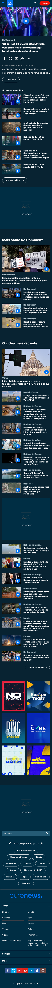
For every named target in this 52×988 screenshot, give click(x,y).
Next (4, 923)
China (13, 870)
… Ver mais (11, 80)
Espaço (27, 636)
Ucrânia (42, 863)
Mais (4, 961)
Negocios (28, 484)
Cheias (27, 863)
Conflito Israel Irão (26, 850)
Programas (33, 935)
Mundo (26, 559)
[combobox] (26, 833)
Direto (45, 3)
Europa (5, 912)
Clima (5, 378)
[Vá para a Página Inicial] (10, 3)
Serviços (6, 954)
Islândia (10, 877)
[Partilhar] (16, 58)
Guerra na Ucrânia (18, 857)
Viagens (5, 929)
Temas (5, 906)
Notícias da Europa (32, 406)
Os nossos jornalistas (11, 940)
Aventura (26, 883)
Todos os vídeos (36, 667)
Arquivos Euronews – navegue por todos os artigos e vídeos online (38, 942)
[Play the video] (26, 21)
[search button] (47, 833)
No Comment (8, 274)
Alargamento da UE (33, 870)
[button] (14, 180)
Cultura (31, 929)
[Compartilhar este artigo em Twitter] (10, 58)
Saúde (31, 923)
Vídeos (5, 935)
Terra (30, 917)
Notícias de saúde (32, 440)
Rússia (38, 857)
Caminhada (40, 877)
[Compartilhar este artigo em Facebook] (4, 58)
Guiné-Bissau (30, 588)
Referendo (11, 863)
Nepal (24, 877)
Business (6, 917)
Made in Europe (31, 392)
